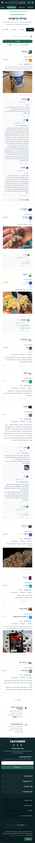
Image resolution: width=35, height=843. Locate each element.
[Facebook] (17, 745)
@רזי (20, 450)
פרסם (16, 41)
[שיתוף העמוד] (6, 2)
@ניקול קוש (17, 123)
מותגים (30, 810)
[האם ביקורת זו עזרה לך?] (30, 365)
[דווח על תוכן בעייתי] (4, 95)
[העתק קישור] (20, 95)
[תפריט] (32, 2)
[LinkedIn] (13, 745)
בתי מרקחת (22, 7)
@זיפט (20, 102)
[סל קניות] (2, 2)
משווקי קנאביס (28, 805)
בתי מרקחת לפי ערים (26, 816)
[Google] (21, 745)
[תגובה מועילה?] (27, 116)
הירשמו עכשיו (17, 767)
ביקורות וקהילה (11, 7)
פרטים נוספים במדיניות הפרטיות (17, 835)
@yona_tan (17, 479)
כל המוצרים (30, 7)
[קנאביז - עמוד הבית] (28, 2)
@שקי (19, 170)
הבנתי (28, 839)
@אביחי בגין (19, 257)
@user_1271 (18, 323)
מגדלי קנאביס (28, 800)
